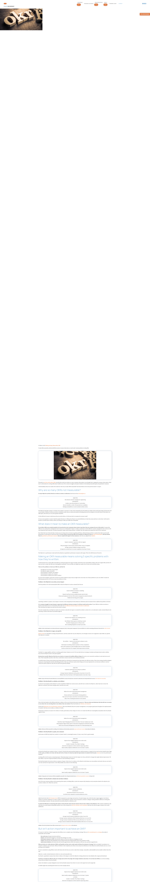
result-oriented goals (97, 534)
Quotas (98, 752)
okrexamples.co (81, 493)
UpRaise (93, 535)
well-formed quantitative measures (82, 776)
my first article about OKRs (50, 482)
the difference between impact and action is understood (77, 605)
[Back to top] (145, 878)
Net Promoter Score (53, 798)
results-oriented (107, 628)
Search (120, 3)
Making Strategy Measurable (51, 445)
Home (39, 50)
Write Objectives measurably (100, 678)
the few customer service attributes (79, 805)
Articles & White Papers (47, 50)
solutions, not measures (85, 703)
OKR (59, 445)
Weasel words (41, 633)
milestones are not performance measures (53, 706)
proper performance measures (79, 729)
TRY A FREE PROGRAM (145, 14)
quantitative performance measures (50, 535)
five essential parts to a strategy (95, 832)
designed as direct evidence (66, 825)
